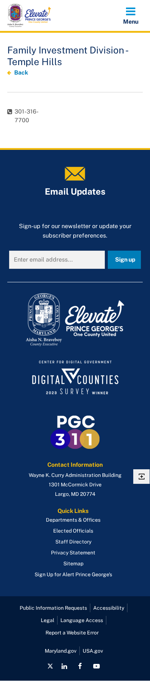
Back (21, 72)
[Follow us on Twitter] (50, 666)
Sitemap (73, 563)
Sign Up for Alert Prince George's (73, 574)
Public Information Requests (53, 608)
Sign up (125, 259)
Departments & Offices (73, 520)
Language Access (81, 620)
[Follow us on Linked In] (64, 666)
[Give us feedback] (141, 476)
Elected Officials (73, 531)
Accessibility (108, 608)
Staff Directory (73, 542)
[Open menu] (131, 15)
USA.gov (93, 651)
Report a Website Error (72, 633)
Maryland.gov (60, 651)
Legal (47, 620)
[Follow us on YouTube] (96, 666)
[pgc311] (75, 319)
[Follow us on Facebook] (79, 666)
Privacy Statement (73, 552)
